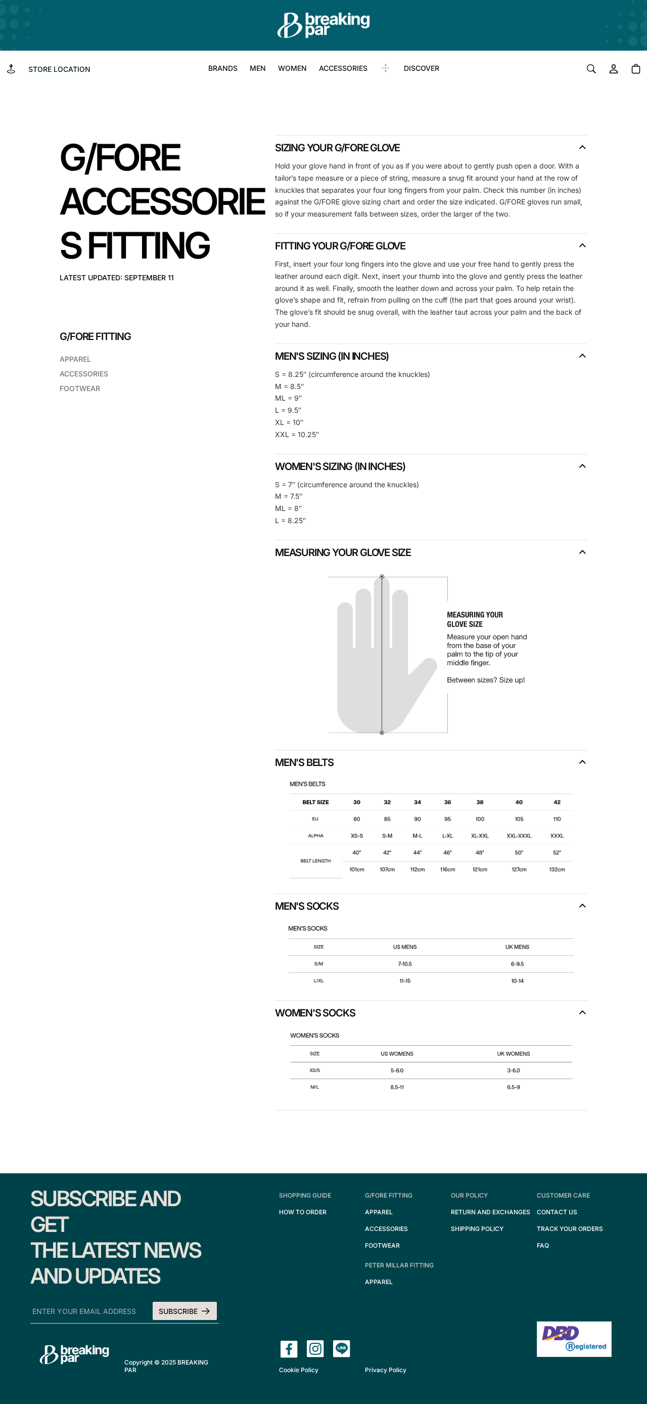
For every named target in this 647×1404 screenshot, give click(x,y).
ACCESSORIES (343, 68)
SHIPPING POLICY (477, 1228)
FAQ (543, 1245)
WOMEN (292, 68)
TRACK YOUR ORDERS (570, 1228)
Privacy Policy (385, 1370)
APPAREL (75, 359)
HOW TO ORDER (303, 1212)
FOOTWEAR (80, 388)
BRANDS (223, 68)
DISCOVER (421, 68)
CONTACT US (557, 1212)
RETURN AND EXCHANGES (490, 1212)
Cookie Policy (298, 1370)
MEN (258, 68)
